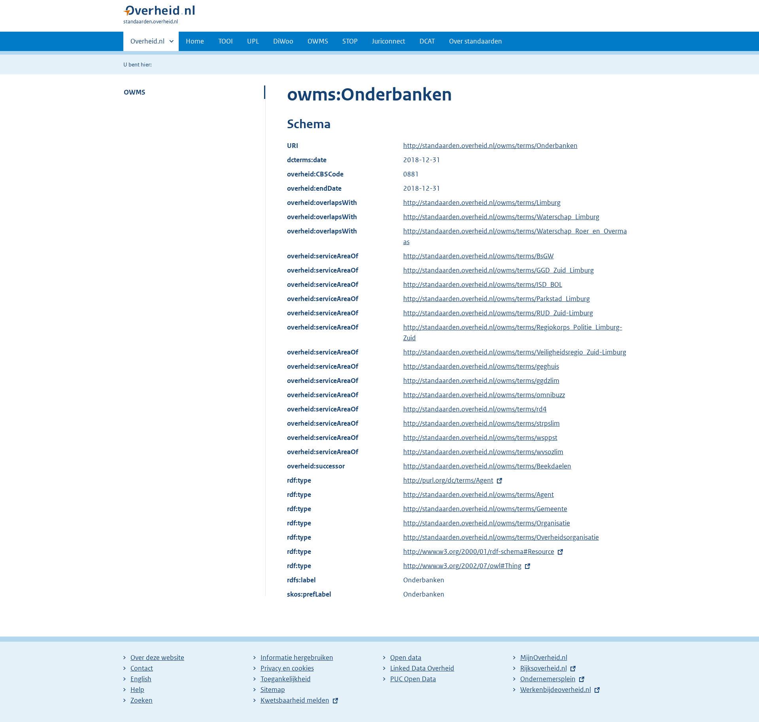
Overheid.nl (147, 44)
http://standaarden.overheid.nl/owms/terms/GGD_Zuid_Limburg (498, 270)
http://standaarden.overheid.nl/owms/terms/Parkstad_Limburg (496, 298)
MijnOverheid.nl (543, 657)
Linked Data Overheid (422, 668)
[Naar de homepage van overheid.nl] (158, 12)
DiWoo (283, 41)
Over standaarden (475, 41)
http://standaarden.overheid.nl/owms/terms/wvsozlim (483, 451)
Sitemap (273, 689)
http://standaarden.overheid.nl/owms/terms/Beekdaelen (487, 466)
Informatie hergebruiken (297, 657)
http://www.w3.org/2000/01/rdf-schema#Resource (478, 551)
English (140, 679)
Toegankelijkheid (286, 679)
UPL (253, 41)
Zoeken (141, 700)
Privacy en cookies (287, 668)
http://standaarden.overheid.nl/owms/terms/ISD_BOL (482, 284)
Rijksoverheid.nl (543, 668)
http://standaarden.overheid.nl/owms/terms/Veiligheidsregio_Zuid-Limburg (514, 352)
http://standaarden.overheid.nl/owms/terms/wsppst (480, 437)
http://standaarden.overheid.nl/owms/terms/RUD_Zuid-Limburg (498, 313)
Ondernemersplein (548, 679)
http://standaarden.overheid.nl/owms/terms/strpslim (481, 423)
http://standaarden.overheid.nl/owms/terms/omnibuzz (484, 394)
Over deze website (157, 657)
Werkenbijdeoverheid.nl (555, 689)
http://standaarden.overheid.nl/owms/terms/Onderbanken (490, 145)
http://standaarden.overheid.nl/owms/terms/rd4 (475, 409)
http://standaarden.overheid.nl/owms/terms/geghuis (481, 366)
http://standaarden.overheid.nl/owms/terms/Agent (478, 494)
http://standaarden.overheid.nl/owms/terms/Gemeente (485, 508)
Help (137, 689)
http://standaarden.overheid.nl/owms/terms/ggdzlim (481, 380)
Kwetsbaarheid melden (295, 700)
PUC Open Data (413, 679)
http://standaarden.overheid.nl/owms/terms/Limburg (482, 202)
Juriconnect (388, 41)
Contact (141, 668)
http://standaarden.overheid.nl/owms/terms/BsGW (478, 256)
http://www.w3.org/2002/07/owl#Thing (462, 565)
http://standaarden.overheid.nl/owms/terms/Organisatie (486, 523)
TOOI (225, 41)
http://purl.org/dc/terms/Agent (448, 480)
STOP (350, 41)
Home (195, 41)
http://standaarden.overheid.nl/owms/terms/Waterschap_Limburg (501, 216)
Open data (405, 657)
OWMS (318, 41)
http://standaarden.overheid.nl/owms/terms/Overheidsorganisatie (501, 537)
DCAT (427, 41)
